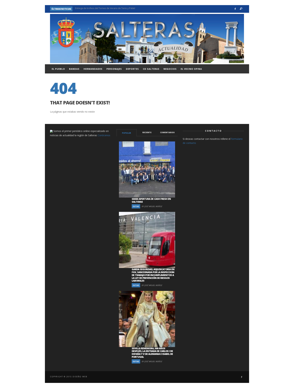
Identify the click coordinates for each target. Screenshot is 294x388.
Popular (126, 133)
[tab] (126, 132)
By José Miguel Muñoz (152, 206)
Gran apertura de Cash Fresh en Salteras (151, 200)
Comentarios (167, 132)
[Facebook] (235, 8)
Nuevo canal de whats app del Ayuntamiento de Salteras (104, 8)
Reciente (146, 132)
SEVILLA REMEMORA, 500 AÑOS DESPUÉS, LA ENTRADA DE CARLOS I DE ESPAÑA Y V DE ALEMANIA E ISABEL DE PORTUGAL (152, 352)
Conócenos (104, 135)
